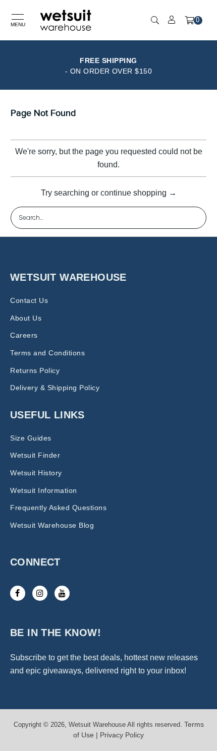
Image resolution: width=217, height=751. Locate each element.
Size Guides (30, 438)
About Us (25, 318)
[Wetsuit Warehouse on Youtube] (62, 593)
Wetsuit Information (43, 490)
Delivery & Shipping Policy (54, 388)
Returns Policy (35, 370)
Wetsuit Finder (35, 455)
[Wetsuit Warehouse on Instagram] (39, 593)
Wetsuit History (36, 473)
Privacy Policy (122, 735)
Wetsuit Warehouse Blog (52, 525)
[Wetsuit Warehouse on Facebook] (17, 593)
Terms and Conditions (47, 353)
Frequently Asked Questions (58, 508)
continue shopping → (138, 193)
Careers (24, 335)
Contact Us (29, 300)
